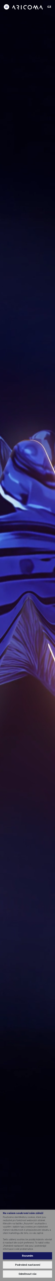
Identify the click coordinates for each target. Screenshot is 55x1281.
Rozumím (27, 1255)
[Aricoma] (27, 7)
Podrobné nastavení (27, 1264)
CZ (49, 6)
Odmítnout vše (28, 1274)
